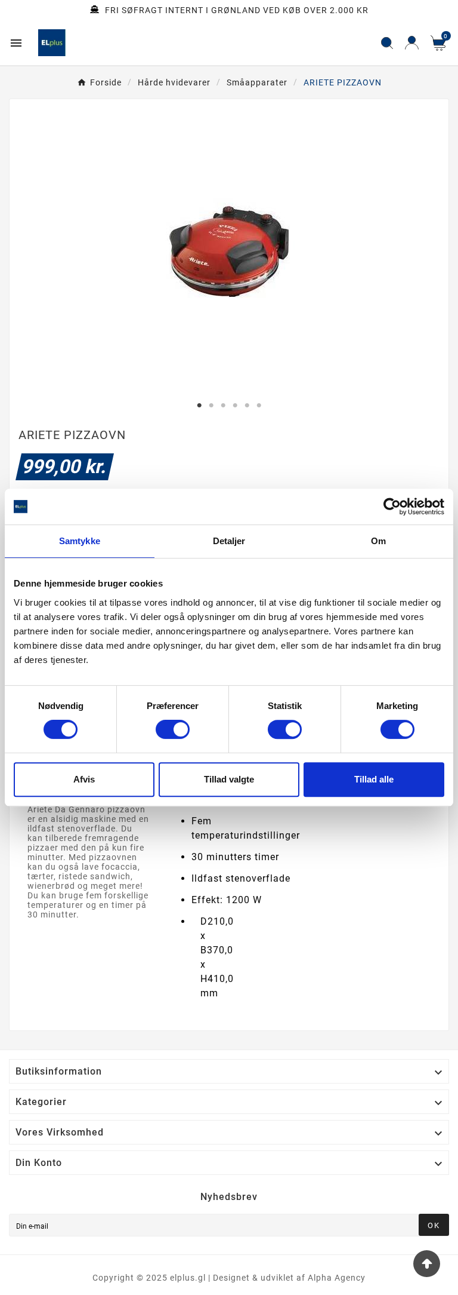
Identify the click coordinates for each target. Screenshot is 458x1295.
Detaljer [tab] (229, 541)
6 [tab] (259, 406)
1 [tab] (199, 406)
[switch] (173, 729)
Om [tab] (378, 541)
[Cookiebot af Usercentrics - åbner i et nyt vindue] (392, 506)
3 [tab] (223, 406)
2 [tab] (211, 406)
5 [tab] (247, 406)
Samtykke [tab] (79, 541)
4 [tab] (235, 406)
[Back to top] (426, 1263)
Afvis (84, 779)
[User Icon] (412, 43)
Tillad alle (374, 779)
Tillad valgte (229, 779)
